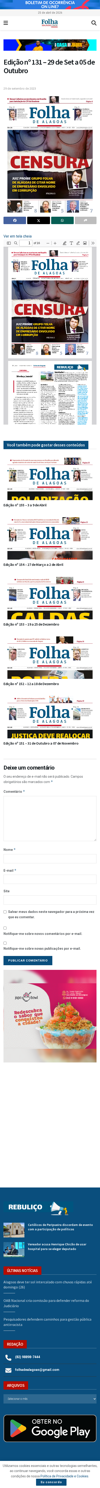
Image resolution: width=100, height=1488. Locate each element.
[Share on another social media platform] (86, 220)
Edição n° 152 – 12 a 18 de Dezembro (31, 683)
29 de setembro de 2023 (19, 88)
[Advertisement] (50, 1121)
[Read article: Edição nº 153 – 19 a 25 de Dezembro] (50, 596)
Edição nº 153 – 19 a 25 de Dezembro (31, 624)
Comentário (14, 791)
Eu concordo (51, 1482)
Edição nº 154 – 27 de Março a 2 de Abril (33, 564)
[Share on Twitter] (38, 220)
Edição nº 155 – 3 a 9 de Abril (24, 505)
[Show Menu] (5, 23)
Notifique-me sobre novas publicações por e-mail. (42, 948)
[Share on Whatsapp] (62, 220)
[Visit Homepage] (49, 23)
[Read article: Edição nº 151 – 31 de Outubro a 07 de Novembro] (50, 715)
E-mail (10, 870)
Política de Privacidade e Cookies (64, 1476)
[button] (50, 45)
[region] (50, 4)
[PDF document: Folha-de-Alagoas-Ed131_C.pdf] (50, 332)
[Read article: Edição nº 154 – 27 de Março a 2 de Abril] (50, 536)
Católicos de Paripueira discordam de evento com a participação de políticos (60, 1227)
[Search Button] (94, 23)
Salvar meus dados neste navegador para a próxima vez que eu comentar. (51, 914)
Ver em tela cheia (17, 236)
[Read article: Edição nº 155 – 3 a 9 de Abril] (50, 477)
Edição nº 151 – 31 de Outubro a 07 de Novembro (40, 743)
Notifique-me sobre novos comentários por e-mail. (42, 934)
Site (6, 891)
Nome (9, 849)
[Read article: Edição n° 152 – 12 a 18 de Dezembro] (50, 656)
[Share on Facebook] (14, 220)
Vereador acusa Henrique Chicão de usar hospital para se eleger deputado (57, 1246)
